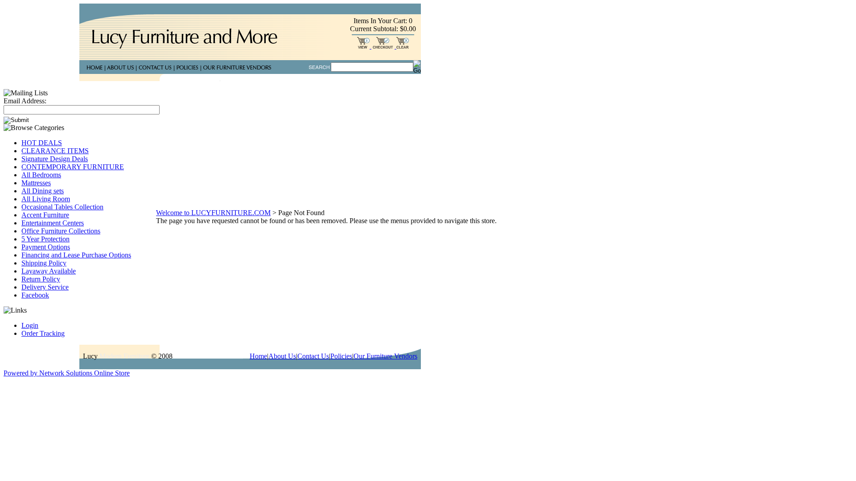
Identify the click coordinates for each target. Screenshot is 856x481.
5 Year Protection (45, 239)
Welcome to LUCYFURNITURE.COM (213, 212)
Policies (341, 356)
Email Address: (25, 101)
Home (258, 356)
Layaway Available (48, 271)
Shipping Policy (43, 263)
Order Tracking (43, 333)
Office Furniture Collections (60, 231)
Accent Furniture (45, 215)
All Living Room (45, 199)
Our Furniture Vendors (385, 356)
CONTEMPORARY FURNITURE (72, 167)
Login (29, 325)
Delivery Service (45, 287)
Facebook (35, 295)
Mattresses (36, 183)
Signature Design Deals (54, 159)
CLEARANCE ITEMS (55, 151)
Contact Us (313, 356)
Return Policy (40, 279)
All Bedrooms (41, 175)
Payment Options (45, 247)
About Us (282, 356)
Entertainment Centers (52, 223)
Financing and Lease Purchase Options (76, 255)
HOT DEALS (41, 143)
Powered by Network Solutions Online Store (67, 373)
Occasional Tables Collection (62, 207)
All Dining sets (42, 191)
